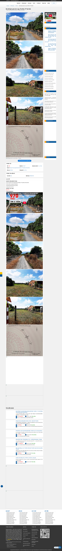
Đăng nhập (52, 0)
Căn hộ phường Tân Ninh (23, 523)
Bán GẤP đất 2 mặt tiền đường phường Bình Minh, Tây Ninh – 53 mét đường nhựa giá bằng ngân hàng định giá (29, 412)
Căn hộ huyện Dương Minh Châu (24, 519)
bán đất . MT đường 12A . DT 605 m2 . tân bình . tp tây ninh (26, 457)
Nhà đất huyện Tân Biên (10, 515)
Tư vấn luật (39, 3)
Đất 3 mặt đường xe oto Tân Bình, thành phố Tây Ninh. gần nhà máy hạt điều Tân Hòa (29, 449)
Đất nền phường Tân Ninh (49, 523)
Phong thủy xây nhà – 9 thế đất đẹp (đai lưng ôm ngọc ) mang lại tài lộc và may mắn (50, 98)
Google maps (33, 544)
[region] (24, 389)
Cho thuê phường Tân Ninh (36, 523)
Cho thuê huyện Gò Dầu (36, 518)
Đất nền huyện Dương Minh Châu (50, 519)
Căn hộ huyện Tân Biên (23, 515)
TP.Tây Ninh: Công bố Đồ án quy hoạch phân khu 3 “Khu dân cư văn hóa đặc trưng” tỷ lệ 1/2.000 (50, 107)
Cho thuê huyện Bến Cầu (36, 516)
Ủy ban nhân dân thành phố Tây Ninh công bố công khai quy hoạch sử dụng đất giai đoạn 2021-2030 (50, 114)
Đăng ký (55, 0)
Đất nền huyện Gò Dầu (48, 518)
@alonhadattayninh (47, 27)
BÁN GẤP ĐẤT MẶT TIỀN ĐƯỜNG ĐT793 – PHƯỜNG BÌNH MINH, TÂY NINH (29, 439)
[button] (24, 389)
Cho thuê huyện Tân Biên (36, 515)
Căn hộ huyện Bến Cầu (23, 516)
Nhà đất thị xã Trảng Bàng (10, 522)
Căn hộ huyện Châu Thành (23, 512)
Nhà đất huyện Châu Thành (11, 512)
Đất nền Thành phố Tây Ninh (49, 517)
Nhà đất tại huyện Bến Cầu (49, 78)
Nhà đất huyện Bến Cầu (10, 516)
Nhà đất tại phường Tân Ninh (49, 88)
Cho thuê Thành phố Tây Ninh (36, 517)
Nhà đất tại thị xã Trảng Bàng (49, 86)
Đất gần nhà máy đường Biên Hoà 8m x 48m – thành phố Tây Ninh (27, 420)
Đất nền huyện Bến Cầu (48, 516)
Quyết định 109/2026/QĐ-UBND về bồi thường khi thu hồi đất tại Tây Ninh (52, 49)
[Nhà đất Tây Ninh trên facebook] (1, 275)
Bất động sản (24, 3)
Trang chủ (18, 3)
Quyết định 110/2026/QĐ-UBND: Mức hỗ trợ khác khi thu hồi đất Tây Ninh (52, 31)
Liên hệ (48, 3)
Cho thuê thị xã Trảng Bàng (36, 522)
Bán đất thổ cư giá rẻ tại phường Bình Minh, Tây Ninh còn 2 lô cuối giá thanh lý (29, 430)
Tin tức (34, 3)
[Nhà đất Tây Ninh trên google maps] (1, 273)
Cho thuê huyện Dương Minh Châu (37, 519)
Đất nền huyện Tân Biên (48, 515)
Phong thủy (44, 3)
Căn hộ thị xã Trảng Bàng (23, 522)
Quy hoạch (29, 3)
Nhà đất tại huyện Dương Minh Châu (50, 83)
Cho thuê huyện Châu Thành (36, 512)
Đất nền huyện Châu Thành (49, 512)
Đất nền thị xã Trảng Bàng (49, 522)
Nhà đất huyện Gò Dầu (10, 518)
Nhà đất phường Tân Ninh (10, 523)
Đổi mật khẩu (33, 539)
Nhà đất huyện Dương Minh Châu (11, 519)
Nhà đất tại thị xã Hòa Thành (49, 74)
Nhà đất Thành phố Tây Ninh (11, 517)
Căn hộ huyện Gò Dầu (23, 518)
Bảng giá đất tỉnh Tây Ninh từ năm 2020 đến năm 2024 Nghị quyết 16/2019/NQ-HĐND (50, 94)
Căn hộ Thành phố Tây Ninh (24, 517)
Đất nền (17, 5)
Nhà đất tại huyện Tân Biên (49, 76)
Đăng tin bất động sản (35, 537)
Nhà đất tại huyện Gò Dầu (48, 81)
